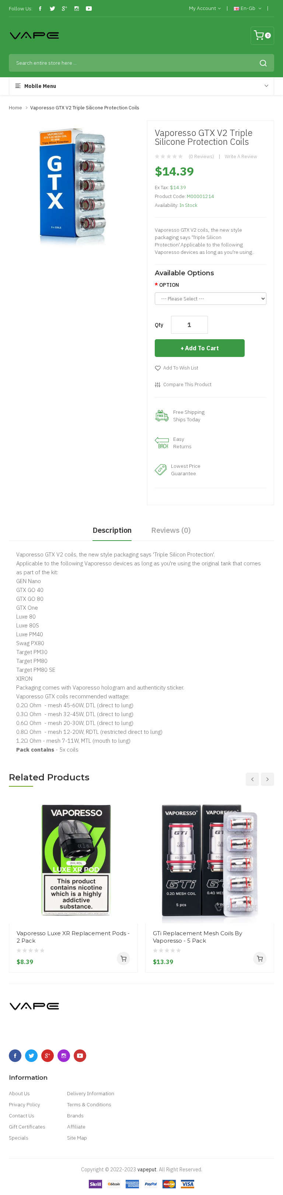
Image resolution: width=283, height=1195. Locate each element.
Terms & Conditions (89, 1104)
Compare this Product (187, 384)
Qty (159, 324)
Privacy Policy (24, 1104)
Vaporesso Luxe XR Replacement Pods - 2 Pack (73, 937)
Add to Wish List (180, 368)
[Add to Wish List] (129, 909)
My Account (202, 8)
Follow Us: (20, 8)
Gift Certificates (27, 1126)
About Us (19, 1093)
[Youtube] (88, 8)
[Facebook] (40, 8)
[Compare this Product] (129, 896)
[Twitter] (52, 8)
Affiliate (76, 1126)
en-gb (248, 8)
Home (15, 108)
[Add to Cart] (123, 958)
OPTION (169, 285)
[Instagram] (76, 8)
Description (112, 530)
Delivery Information (90, 1093)
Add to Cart (202, 348)
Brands (75, 1115)
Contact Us (21, 1115)
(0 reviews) (201, 156)
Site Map (77, 1137)
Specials (18, 1137)
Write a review (241, 156)
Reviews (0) (171, 530)
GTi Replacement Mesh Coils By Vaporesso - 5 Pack (197, 937)
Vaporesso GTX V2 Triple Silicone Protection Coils (84, 108)
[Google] (64, 8)
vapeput (147, 1169)
